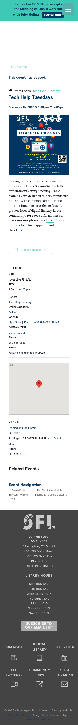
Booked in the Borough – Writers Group (18, 494)
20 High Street (39, 536)
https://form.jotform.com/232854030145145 (34, 322)
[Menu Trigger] (68, 9)
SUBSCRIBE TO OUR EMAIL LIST (39, 626)
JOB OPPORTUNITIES (39, 566)
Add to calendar (31, 249)
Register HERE (53, 14)
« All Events (18, 66)
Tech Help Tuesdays (20, 302)
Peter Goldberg (19, 715)
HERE (50, 220)
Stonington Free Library (20, 31)
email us (40, 561)
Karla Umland (17, 333)
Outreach (14, 312)
